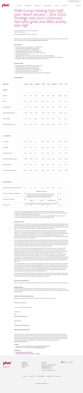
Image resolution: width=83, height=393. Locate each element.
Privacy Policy (57, 376)
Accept (31, 200)
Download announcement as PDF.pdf (24, 352)
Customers (36, 5)
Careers (56, 5)
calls (53, 370)
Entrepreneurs (28, 5)
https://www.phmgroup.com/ (21, 341)
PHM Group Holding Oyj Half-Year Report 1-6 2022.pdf (28, 353)
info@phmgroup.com (46, 367)
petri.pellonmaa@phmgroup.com (21, 325)
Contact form (32, 376)
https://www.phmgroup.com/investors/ (39, 40)
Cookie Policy (49, 376)
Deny (41, 200)
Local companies (48, 5)
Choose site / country (74, 1)
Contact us (65, 5)
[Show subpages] (21, 5)
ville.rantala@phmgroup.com (20, 316)
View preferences (51, 200)
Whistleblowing (40, 376)
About (18, 5)
